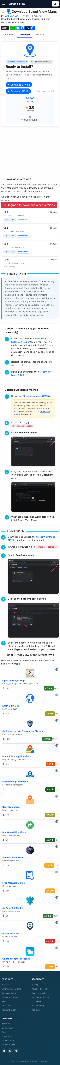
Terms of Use (8, 1040)
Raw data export (9, 1010)
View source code (44, 91)
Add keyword (37, 1010)
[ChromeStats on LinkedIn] (4, 1050)
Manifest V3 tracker (41, 997)
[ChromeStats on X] (16, 1050)
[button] (4, 3)
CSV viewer (37, 1001)
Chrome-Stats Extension (13, 989)
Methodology (7, 1028)
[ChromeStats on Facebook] (10, 1050)
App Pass (6, 984)
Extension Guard (9, 993)
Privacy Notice (8, 1045)
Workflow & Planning (32, 16)
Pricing (35, 984)
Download (24, 34)
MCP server (7, 1005)
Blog (4, 1032)
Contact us (7, 1036)
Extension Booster (10, 997)
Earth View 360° (12, 16)
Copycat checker (39, 993)
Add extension (38, 1005)
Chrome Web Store (15, 74)
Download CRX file (20, 84)
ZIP (13, 220)
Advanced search (39, 989)
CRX (6, 220)
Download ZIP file (19, 91)
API (3, 1001)
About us (6, 1024)
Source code (23, 220)
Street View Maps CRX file (37, 396)
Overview (8, 34)
